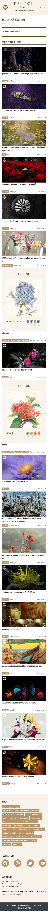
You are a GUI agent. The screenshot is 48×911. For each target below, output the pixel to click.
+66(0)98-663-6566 (12, 886)
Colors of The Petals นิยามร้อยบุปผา (15, 340)
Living (28, 825)
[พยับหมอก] (24, 299)
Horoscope (7, 825)
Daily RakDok (8, 814)
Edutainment (36, 814)
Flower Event (35, 818)
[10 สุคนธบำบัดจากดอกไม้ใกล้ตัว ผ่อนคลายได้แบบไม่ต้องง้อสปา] (24, 725)
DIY (27, 814)
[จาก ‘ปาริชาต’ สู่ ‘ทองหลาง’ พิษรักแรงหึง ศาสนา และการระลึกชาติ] (24, 540)
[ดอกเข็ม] (24, 411)
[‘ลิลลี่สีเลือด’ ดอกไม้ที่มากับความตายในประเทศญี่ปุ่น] (24, 169)
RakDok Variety (21, 837)
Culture (5, 191)
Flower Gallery (8, 822)
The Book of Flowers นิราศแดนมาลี (15, 840)
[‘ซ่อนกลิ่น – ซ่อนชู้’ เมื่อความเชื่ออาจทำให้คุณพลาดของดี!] (24, 206)
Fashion (13, 818)
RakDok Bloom (24, 829)
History (5, 784)
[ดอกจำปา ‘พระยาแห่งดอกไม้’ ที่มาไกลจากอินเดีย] (24, 761)
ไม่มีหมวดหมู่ (17, 844)
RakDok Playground (26, 833)
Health (5, 377)
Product (13, 829)
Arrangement (7, 265)
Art (4, 154)
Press (5, 829)
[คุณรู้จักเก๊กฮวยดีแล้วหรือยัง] (24, 614)
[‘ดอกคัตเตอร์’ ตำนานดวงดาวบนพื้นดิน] (24, 467)
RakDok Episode (9, 833)
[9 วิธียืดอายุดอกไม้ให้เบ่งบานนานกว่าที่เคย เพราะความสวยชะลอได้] (24, 243)
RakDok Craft (38, 829)
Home (4, 24)
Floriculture (23, 818)
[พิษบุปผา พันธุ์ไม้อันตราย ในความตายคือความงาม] (24, 688)
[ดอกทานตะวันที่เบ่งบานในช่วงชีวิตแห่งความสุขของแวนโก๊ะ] (24, 651)
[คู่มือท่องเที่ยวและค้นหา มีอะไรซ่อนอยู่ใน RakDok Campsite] (24, 59)
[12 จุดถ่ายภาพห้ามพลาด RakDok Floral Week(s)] (24, 96)
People (5, 673)
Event (5, 81)
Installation (18, 825)
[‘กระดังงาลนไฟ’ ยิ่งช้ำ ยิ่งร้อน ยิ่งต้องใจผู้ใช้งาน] (24, 577)
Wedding (6, 844)
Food (18, 822)
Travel (33, 840)
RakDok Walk (36, 837)
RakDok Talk (8, 837)
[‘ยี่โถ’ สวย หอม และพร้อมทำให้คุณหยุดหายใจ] (24, 355)
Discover (20, 814)
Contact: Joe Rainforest (11, 894)
